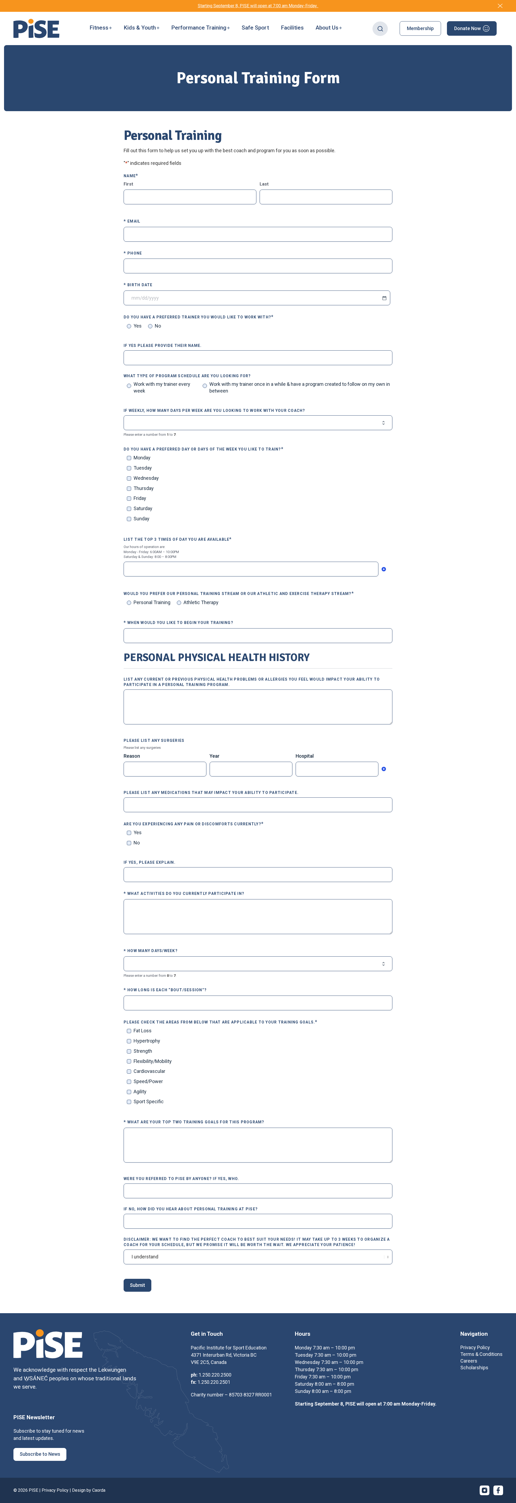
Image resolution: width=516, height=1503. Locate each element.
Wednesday (146, 478)
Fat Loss (143, 1030)
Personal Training (152, 602)
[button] (100, 28)
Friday (140, 498)
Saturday (143, 508)
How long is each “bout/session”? (165, 990)
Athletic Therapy (201, 602)
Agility (140, 1091)
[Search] (380, 28)
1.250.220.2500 (215, 1375)
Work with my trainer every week (162, 387)
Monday (142, 457)
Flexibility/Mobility (153, 1061)
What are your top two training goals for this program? (194, 1122)
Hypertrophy (147, 1041)
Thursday (144, 488)
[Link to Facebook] (498, 1490)
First (128, 184)
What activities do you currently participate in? (184, 893)
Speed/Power (148, 1081)
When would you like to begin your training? (178, 622)
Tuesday (143, 468)
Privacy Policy (55, 1490)
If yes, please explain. (149, 862)
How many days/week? (151, 951)
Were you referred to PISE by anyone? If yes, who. (181, 1179)
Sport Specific (149, 1101)
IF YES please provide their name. (163, 345)
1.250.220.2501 (214, 1382)
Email (132, 221)
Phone (133, 253)
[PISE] (36, 28)
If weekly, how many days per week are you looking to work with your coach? (214, 410)
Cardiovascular (149, 1071)
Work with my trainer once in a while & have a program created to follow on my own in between (299, 387)
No (158, 326)
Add (384, 569)
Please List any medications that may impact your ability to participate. (211, 792)
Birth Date (138, 285)
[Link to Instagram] (485, 1490)
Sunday (141, 518)
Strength (143, 1051)
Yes (138, 326)
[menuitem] (101, 28)
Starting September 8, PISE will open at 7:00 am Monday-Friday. (258, 5)
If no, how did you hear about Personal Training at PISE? (191, 1209)
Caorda (98, 1490)
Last (264, 184)
